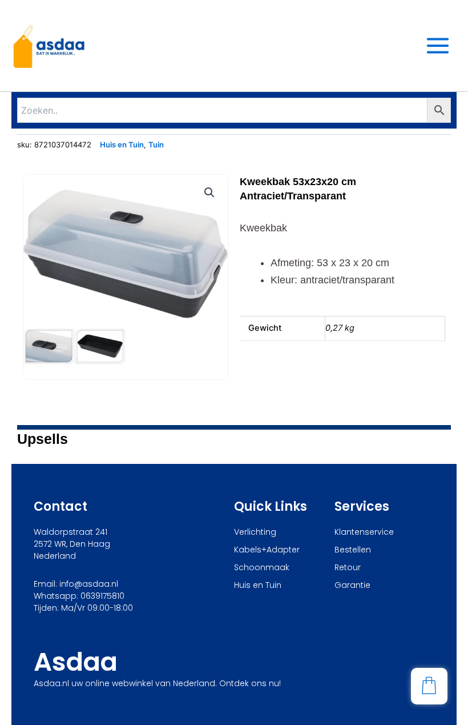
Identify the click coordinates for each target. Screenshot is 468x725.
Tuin (156, 144)
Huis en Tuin (122, 144)
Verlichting (255, 532)
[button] (209, 192)
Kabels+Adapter (267, 549)
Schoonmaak (261, 567)
